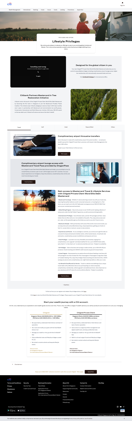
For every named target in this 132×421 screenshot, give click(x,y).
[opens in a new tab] (9, 4)
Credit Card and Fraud (30, 388)
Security (26, 383)
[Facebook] (124, 407)
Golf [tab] (42, 127)
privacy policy (76, 418)
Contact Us (83, 383)
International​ (26, 9)
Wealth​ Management (14, 9)
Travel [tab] (19, 127)
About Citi (66, 383)
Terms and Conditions (14, 383)
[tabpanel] (66, 209)
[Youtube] (121, 407)
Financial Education (68, 399)
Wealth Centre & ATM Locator (88, 388)
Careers (65, 394)
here (85, 291)
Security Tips (27, 386)
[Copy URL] (38, 72)
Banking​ (35, 9)
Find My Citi (83, 391)
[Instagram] (118, 407)
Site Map (101, 383)
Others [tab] (113, 127)
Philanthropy (66, 402)
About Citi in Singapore (69, 386)
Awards (65, 397)
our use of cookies (87, 418)
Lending (62, 9)
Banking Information (44, 383)
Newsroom (66, 391)
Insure (49, 9)
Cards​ (55, 9)
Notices (9, 392)
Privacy (9, 386)
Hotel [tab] (65, 127)
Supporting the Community (70, 388)
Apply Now (80, 9)
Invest (42, 9)
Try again (38, 76)
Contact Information (85, 386)
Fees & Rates (41, 386)
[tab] (14, 10)
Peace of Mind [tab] (89, 127)
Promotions (71, 9)
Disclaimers (11, 389)
